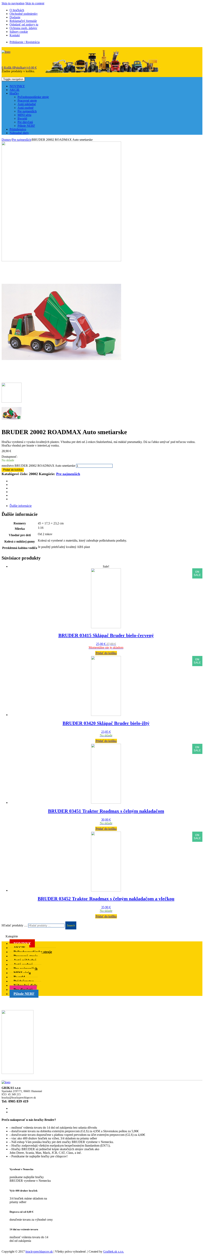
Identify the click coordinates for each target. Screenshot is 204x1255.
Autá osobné (25, 107)
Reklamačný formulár (23, 21)
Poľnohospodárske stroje (33, 97)
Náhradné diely (19, 133)
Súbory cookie (19, 31)
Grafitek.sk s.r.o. (113, 1251)
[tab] (106, 506)
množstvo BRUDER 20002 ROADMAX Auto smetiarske (38, 465)
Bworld (22, 118)
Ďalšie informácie (21, 505)
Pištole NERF (26, 125)
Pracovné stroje (27, 100)
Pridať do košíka (12, 469)
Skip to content (34, 3)
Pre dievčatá (25, 122)
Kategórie (12, 936)
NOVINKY (17, 86)
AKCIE (15, 89)
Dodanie (15, 17)
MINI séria (24, 115)
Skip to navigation (13, 3)
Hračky (14, 93)
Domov (6, 139)
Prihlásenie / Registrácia (25, 42)
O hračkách (17, 10)
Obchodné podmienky (24, 13)
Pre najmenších (27, 111)
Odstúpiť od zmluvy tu (24, 24)
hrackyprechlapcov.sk (39, 1251)
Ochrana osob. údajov (23, 28)
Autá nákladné (27, 104)
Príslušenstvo (18, 129)
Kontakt (15, 35)
